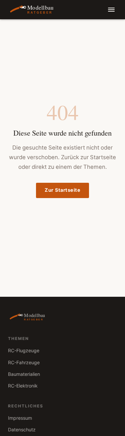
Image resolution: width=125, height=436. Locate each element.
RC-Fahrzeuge (24, 363)
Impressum (20, 418)
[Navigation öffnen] (111, 10)
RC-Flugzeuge (23, 351)
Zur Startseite (62, 190)
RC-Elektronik (23, 386)
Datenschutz (22, 430)
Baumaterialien (24, 374)
